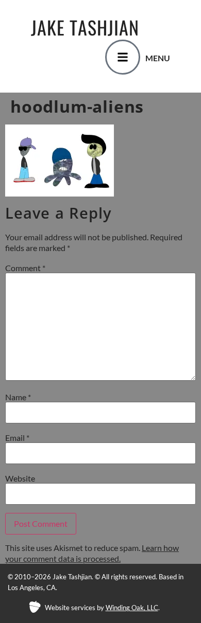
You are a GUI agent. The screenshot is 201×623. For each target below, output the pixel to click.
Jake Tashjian (85, 27)
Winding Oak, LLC (132, 607)
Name (18, 397)
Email (17, 438)
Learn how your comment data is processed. (92, 553)
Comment (25, 268)
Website (20, 478)
